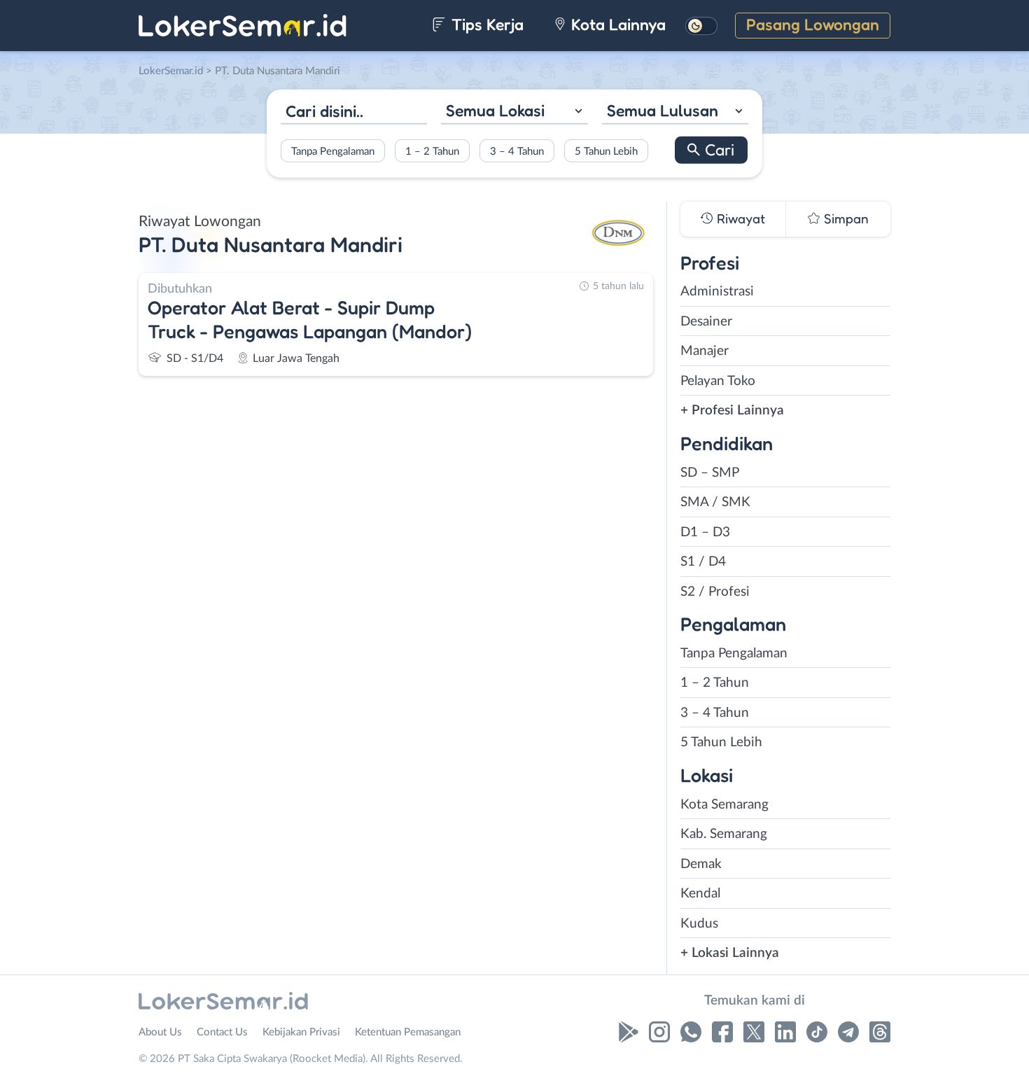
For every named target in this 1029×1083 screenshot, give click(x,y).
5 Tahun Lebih (606, 151)
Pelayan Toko (717, 381)
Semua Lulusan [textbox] (662, 110)
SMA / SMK (715, 502)
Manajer (704, 351)
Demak (701, 864)
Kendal (700, 893)
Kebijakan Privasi (301, 1032)
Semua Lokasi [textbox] (495, 110)
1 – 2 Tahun (432, 151)
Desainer (706, 321)
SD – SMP (709, 473)
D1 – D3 (705, 532)
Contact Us (222, 1032)
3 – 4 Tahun (517, 151)
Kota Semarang (724, 804)
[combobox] (514, 112)
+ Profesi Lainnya (732, 410)
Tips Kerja (485, 24)
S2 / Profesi (715, 592)
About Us (160, 1032)
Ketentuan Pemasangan (408, 1032)
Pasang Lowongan (812, 24)
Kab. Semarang (723, 834)
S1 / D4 (703, 561)
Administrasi (717, 291)
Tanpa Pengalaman (332, 151)
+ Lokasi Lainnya (729, 953)
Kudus (699, 923)
